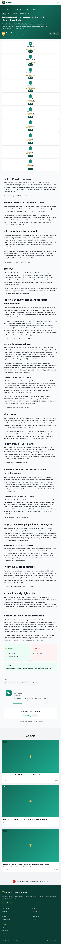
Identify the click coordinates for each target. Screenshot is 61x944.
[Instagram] (11, 902)
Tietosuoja (49, 940)
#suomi (35, 683)
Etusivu (3, 10)
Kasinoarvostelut (6, 919)
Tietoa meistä (5, 927)
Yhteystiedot (5, 930)
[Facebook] (3, 902)
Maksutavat (9, 10)
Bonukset (4, 914)
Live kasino (35, 919)
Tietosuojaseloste (6, 933)
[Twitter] (7, 902)
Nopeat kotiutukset (37, 914)
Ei (35, 715)
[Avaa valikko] (58, 2)
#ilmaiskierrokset (25, 683)
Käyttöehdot (56, 940)
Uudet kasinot (35, 916)
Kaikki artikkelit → (17, 703)
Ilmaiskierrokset (36, 911)
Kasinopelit (4, 911)
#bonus (16, 683)
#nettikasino (8, 683)
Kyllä (28, 715)
